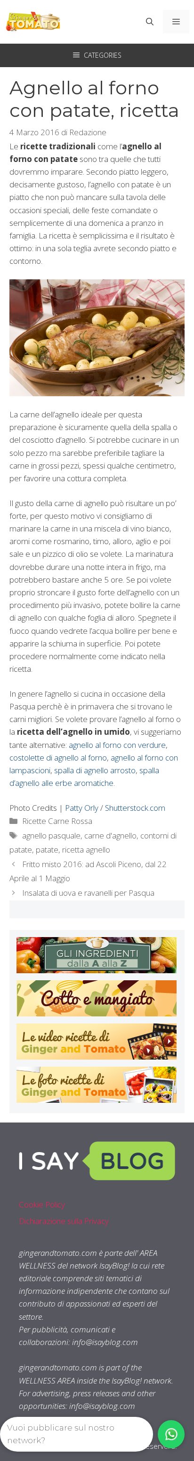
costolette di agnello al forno (58, 757)
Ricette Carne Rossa (57, 820)
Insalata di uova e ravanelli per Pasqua (88, 892)
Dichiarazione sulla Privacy (64, 1220)
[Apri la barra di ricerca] (150, 21)
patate (47, 849)
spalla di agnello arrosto (95, 770)
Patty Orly (81, 807)
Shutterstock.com (135, 807)
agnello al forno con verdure (117, 744)
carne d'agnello (110, 835)
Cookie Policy (42, 1204)
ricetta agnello (86, 849)
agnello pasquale (51, 835)
